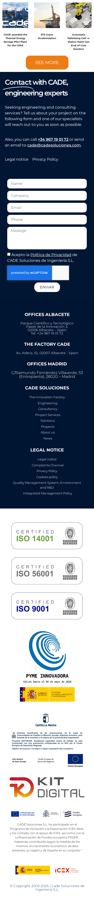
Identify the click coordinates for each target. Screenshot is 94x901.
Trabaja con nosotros (69, 9)
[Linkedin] (9, 9)
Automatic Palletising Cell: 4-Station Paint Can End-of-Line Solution (78, 42)
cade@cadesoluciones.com (54, 145)
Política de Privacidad (50, 254)
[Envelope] (18, 9)
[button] (86, 23)
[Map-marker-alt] (35, 9)
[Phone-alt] (26, 9)
